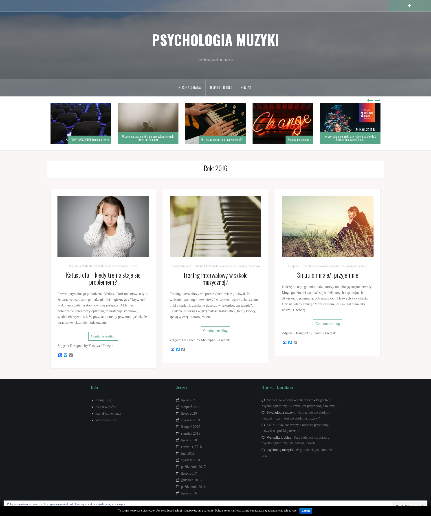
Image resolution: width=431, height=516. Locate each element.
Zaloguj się (103, 400)
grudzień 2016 (191, 480)
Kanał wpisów (105, 407)
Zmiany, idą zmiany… (299, 139)
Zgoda (306, 510)
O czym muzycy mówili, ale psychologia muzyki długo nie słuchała (148, 138)
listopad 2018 (190, 427)
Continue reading (103, 336)
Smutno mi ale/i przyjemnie (327, 274)
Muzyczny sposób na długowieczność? (222, 139)
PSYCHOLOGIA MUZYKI (215, 39)
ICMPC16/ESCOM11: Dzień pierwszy (89, 139)
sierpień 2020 (190, 407)
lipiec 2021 (189, 400)
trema (134, 266)
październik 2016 (193, 487)
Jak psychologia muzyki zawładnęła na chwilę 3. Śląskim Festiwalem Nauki (350, 138)
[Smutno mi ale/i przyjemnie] (328, 226)
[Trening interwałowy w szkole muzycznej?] (215, 226)
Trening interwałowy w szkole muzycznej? (215, 278)
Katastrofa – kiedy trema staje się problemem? (103, 278)
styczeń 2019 (190, 420)
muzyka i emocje (357, 266)
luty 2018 (188, 453)
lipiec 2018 (189, 440)
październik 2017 (193, 467)
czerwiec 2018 (191, 447)
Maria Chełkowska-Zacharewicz (108, 266)
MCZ (271, 425)
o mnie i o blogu (221, 87)
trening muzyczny (249, 266)
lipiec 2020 (189, 413)
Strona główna (189, 87)
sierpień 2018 (190, 433)
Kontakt (247, 87)
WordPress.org (105, 420)
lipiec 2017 (189, 473)
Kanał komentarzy (108, 413)
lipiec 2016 (189, 493)
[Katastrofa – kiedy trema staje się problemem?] (103, 226)
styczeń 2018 (190, 460)
